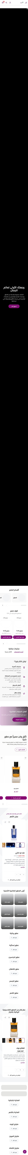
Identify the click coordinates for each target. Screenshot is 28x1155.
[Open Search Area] (6, 2)
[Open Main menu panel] (26, 2)
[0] (2, 2)
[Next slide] (2, 605)
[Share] (5, 822)
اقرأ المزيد (22, 867)
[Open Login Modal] (10, 2)
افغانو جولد (16, 788)
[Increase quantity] (23, 874)
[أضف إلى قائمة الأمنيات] (9, 822)
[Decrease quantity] (16, 874)
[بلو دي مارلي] (14, 831)
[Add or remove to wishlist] (25, 757)
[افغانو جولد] (16, 771)
